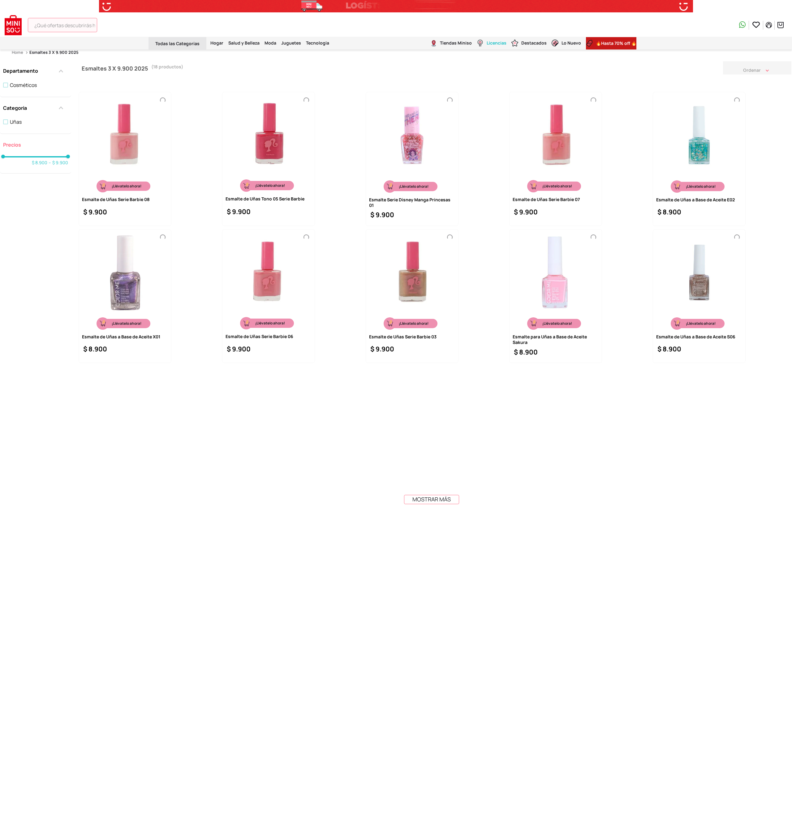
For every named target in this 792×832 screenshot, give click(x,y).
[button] (35, 71)
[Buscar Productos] (230, 25)
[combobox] (133, 25)
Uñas (16, 121)
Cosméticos (23, 85)
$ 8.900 (39, 162)
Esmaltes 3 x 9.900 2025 (54, 52)
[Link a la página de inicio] (18, 52)
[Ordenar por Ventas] (757, 68)
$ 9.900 (58, 162)
